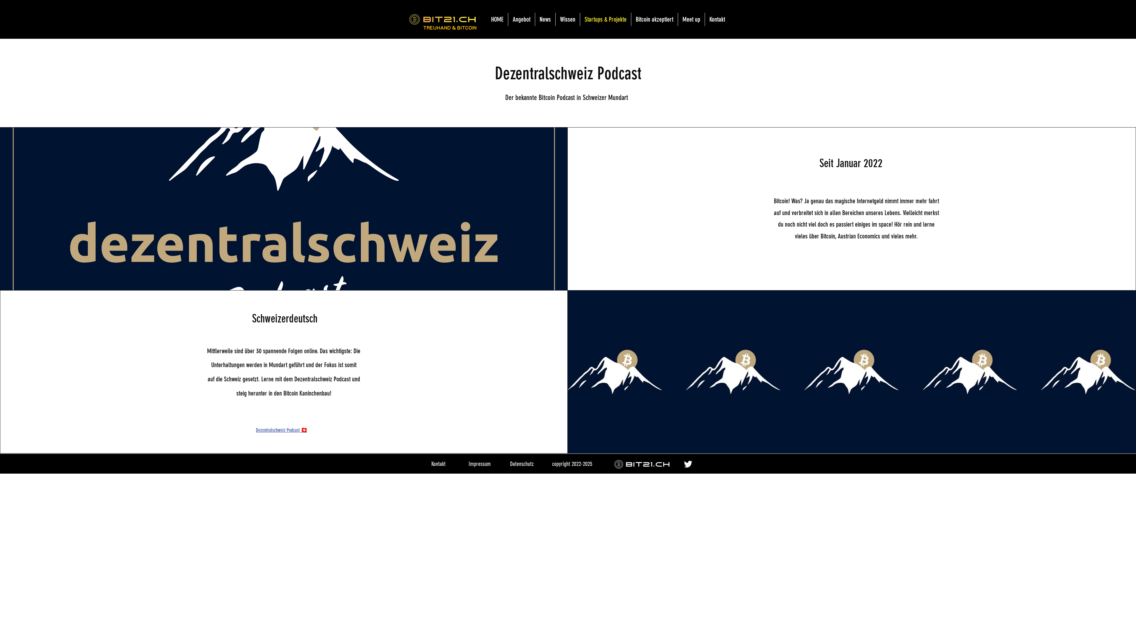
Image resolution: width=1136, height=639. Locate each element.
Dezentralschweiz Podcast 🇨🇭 (281, 430)
